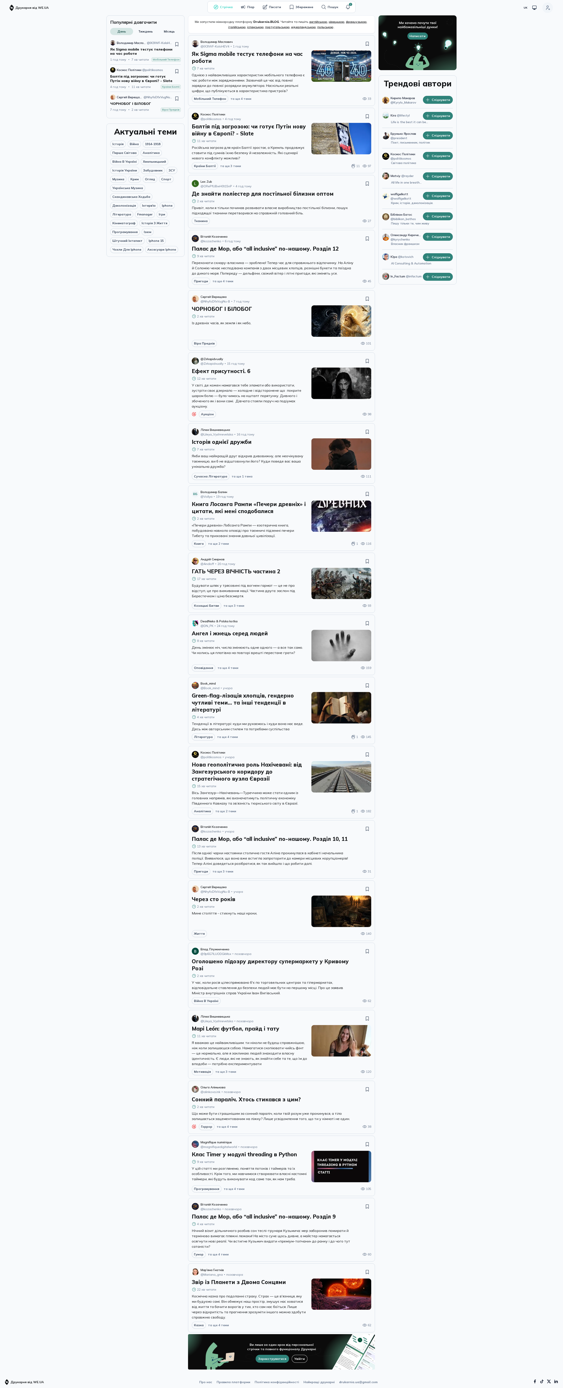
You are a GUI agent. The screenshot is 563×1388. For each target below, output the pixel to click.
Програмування (125, 232)
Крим (134, 179)
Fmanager (145, 214)
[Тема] (534, 8)
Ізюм (147, 232)
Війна (134, 144)
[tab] (121, 31)
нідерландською (303, 27)
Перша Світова (124, 153)
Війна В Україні (124, 162)
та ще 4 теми (240, 99)
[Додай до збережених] (177, 44)
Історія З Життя (154, 223)
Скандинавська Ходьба (131, 197)
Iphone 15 (156, 241)
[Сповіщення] (348, 7)
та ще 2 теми (218, 544)
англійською (318, 22)
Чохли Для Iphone (126, 249)
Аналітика (151, 153)
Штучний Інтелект (127, 241)
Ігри (162, 214)
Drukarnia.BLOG (266, 22)
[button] (348, 7)
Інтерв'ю (149, 206)
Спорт (166, 179)
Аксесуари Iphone (161, 249)
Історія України (124, 170)
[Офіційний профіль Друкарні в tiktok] (542, 1381)
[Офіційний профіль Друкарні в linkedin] (556, 1381)
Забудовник (153, 170)
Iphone (167, 206)
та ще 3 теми (230, 166)
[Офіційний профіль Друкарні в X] (549, 1381)
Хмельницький (154, 162)
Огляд (150, 179)
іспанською (255, 27)
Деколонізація (124, 206)
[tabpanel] (145, 76)
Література (121, 214)
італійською (237, 27)
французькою (356, 22)
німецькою (336, 22)
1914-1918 (152, 144)
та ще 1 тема (242, 476)
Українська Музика (127, 188)
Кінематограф (123, 223)
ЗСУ (172, 170)
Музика (118, 179)
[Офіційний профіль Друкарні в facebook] (535, 1381)
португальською (277, 27)
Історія (118, 144)
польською (325, 27)
